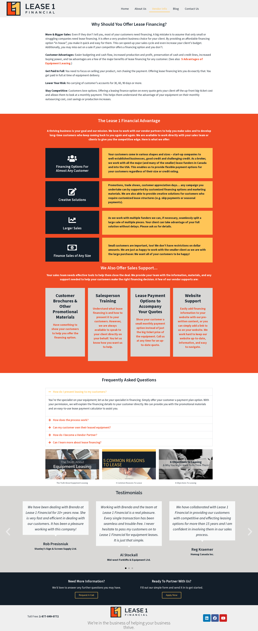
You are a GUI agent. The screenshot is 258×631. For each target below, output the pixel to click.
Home (125, 8)
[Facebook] (215, 618)
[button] (129, 391)
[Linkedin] (207, 618)
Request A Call (86, 595)
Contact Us (192, 8)
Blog (176, 8)
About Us (140, 8)
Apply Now (171, 595)
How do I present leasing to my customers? (80, 391)
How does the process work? (71, 420)
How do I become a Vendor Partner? (75, 435)
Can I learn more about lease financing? (77, 442)
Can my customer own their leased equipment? (82, 427)
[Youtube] (223, 618)
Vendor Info (159, 8)
